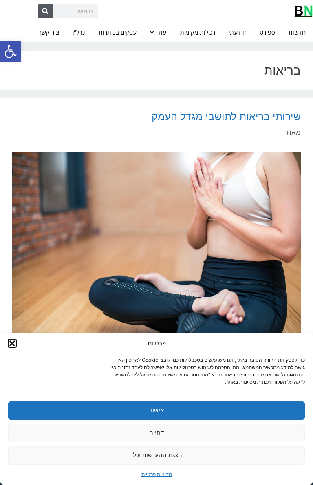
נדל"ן (79, 32)
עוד (162, 32)
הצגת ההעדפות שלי (156, 455)
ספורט (267, 32)
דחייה (156, 432)
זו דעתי (237, 32)
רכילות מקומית (197, 32)
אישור (156, 410)
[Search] (45, 11)
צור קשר (49, 32)
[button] (10, 51)
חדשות (297, 32)
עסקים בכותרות (118, 32)
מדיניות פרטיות (156, 474)
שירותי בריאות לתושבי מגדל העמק (226, 116)
